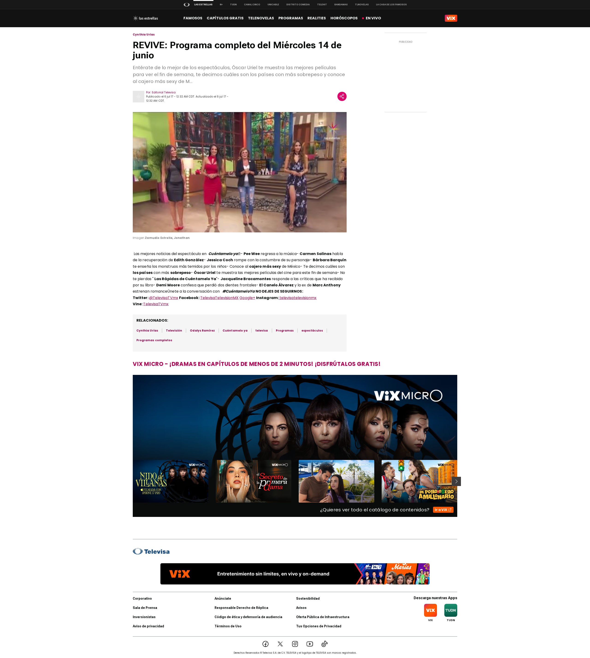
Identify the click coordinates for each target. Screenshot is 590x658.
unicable (273, 4)
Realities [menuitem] (316, 18)
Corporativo (142, 598)
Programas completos (154, 340)
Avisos (301, 608)
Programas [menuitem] (290, 18)
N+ (221, 4)
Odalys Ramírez (202, 330)
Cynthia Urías (144, 34)
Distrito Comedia (298, 4)
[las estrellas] (145, 18)
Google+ (247, 297)
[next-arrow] (456, 481)
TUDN (233, 4)
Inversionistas (144, 617)
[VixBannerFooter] (295, 573)
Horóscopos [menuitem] (344, 18)
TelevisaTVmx (155, 304)
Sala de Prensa (145, 608)
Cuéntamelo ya (235, 330)
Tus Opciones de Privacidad (318, 626)
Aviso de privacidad (148, 626)
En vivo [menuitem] (373, 18)
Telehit (322, 4)
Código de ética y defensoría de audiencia (248, 617)
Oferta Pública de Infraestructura (322, 617)
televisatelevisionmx (298, 297)
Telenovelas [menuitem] (261, 18)
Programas (285, 330)
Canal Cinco (252, 4)
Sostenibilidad (308, 598)
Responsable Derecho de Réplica (241, 608)
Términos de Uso (228, 626)
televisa (261, 330)
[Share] (342, 96)
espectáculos (312, 330)
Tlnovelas (362, 4)
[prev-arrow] (130, 481)
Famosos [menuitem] (192, 18)
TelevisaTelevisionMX (219, 297)
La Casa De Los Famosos (391, 4)
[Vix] (451, 18)
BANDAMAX (341, 4)
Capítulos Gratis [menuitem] (225, 18)
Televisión (174, 330)
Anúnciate (223, 598)
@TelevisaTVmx (163, 297)
